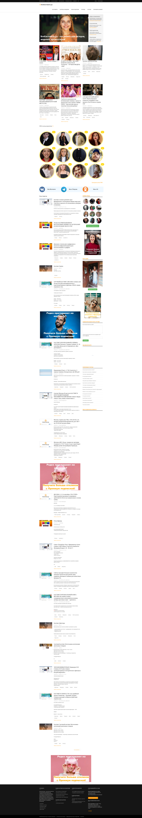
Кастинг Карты (58, 266)
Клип (63, 117)
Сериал (70, 588)
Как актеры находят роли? (88, 387)
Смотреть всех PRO (97, 182)
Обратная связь (43, 807)
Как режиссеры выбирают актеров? (89, 380)
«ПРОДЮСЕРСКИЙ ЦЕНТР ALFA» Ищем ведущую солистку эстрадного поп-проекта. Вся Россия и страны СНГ (92, 100)
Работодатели (75, 9)
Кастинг (84, 71)
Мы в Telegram (73, 189)
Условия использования (61, 816)
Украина (65, 716)
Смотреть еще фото (93, 289)
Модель (63, 76)
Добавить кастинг (93, 34)
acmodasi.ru (65, 237)
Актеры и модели (64, 9)
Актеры (84, 73)
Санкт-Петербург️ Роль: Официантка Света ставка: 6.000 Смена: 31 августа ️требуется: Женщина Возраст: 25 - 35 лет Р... (67, 546)
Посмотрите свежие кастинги (95, 20)
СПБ (40, 116)
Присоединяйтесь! (93, 27)
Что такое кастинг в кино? (88, 378)
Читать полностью (42, 78)
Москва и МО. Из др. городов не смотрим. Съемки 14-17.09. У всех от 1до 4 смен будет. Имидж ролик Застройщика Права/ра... (67, 444)
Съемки (52, 74)
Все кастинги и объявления (61, 791)
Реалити (55, 216)
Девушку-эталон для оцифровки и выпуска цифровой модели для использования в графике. (64, 245)
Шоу (84, 117)
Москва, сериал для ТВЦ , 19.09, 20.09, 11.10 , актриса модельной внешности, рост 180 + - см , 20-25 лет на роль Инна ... (67, 421)
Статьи (89, 9)
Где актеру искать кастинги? (88, 402)
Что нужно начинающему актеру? (89, 385)
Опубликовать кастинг (60, 795)
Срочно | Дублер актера (90, 61)
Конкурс (66, 78)
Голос (75, 635)
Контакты (82, 816)
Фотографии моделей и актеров (78, 791)
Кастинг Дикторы (59, 623)
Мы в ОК (95, 189)
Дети (62, 78)
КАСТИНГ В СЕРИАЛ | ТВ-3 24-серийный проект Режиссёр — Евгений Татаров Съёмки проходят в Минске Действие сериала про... (66, 696)
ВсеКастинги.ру (47, 5)
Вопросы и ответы (43, 804)
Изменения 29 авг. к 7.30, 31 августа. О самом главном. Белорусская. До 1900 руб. (67, 371)
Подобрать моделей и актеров (78, 792)
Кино (89, 71)
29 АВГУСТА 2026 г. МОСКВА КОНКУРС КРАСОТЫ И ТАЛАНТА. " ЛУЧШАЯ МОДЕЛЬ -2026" (70, 63)
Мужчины (98, 71)
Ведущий (73, 514)
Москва (41, 74)
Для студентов (96, 115)
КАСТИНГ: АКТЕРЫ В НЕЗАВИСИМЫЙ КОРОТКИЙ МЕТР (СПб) (48, 101)
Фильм (51, 114)
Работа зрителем (43, 76)
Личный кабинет (98, 9)
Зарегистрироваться (92, 226)
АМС (48, 76)
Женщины (72, 76)
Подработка (47, 74)
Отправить (85, 340)
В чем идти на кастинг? (87, 393)
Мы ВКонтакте (51, 189)
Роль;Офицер (58, 521)
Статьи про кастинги (60, 803)
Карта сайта (42, 809)
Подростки (78, 76)
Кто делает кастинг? (86, 395)
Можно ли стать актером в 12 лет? (89, 391)
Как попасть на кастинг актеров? (89, 382)
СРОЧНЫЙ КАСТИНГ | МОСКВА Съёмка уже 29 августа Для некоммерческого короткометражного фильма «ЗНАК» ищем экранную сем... (67, 284)
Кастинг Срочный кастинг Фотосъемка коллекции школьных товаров (66, 725)
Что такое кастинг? (86, 404)
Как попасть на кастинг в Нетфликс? (89, 372)
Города (83, 9)
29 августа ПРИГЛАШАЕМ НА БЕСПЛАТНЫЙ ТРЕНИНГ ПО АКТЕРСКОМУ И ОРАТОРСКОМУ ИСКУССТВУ (67, 224)
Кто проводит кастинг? (87, 376)
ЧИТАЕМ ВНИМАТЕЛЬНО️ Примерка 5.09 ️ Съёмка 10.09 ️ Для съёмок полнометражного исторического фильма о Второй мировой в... (67, 669)
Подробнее (99, 41)
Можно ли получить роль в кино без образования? (92, 389)
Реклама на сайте (43, 806)
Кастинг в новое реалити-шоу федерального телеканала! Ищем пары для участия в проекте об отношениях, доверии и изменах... (67, 202)
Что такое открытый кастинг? (88, 374)
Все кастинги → (77, 749)
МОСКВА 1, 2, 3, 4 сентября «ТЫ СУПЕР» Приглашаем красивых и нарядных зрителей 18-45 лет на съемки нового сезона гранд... (67, 497)
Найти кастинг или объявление (62, 797)
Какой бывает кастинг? (87, 398)
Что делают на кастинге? (87, 400)
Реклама (55, 363)
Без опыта (42, 114)
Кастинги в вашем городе (61, 792)
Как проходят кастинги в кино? (89, 369)
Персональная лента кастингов (62, 794)
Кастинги (54, 9)
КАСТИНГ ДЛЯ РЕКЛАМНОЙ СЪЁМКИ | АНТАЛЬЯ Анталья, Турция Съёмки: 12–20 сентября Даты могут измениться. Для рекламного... (67, 345)
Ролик (55, 457)
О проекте (41, 803)
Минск (61, 716)
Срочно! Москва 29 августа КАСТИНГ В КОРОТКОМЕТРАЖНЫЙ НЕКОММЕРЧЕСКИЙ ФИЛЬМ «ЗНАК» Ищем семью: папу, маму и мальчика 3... (67, 395)
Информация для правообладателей (72, 816)
